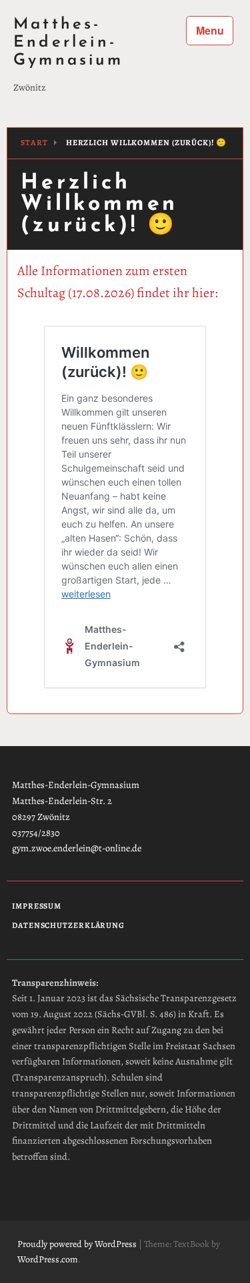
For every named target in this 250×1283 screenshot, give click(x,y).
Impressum (36, 906)
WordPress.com (47, 1259)
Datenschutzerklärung (68, 926)
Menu (210, 30)
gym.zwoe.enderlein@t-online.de (76, 848)
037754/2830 (36, 832)
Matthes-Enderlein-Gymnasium (68, 43)
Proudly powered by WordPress (77, 1244)
